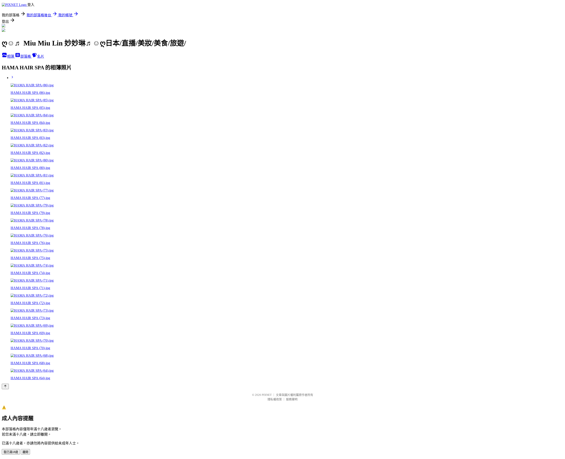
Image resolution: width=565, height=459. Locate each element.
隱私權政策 (274, 399)
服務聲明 (292, 399)
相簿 (11, 56)
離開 (25, 452)
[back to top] (5, 386)
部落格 (26, 56)
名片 (40, 56)
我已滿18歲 (11, 452)
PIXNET (267, 394)
